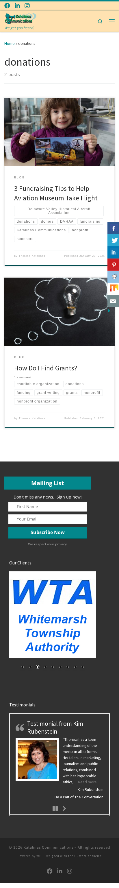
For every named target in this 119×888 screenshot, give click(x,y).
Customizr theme (88, 856)
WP (38, 856)
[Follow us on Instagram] (27, 5)
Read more (87, 782)
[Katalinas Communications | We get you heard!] (20, 18)
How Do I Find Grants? (45, 368)
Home (9, 43)
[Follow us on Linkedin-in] (17, 5)
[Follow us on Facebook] (7, 5)
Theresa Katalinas (32, 255)
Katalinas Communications (48, 847)
